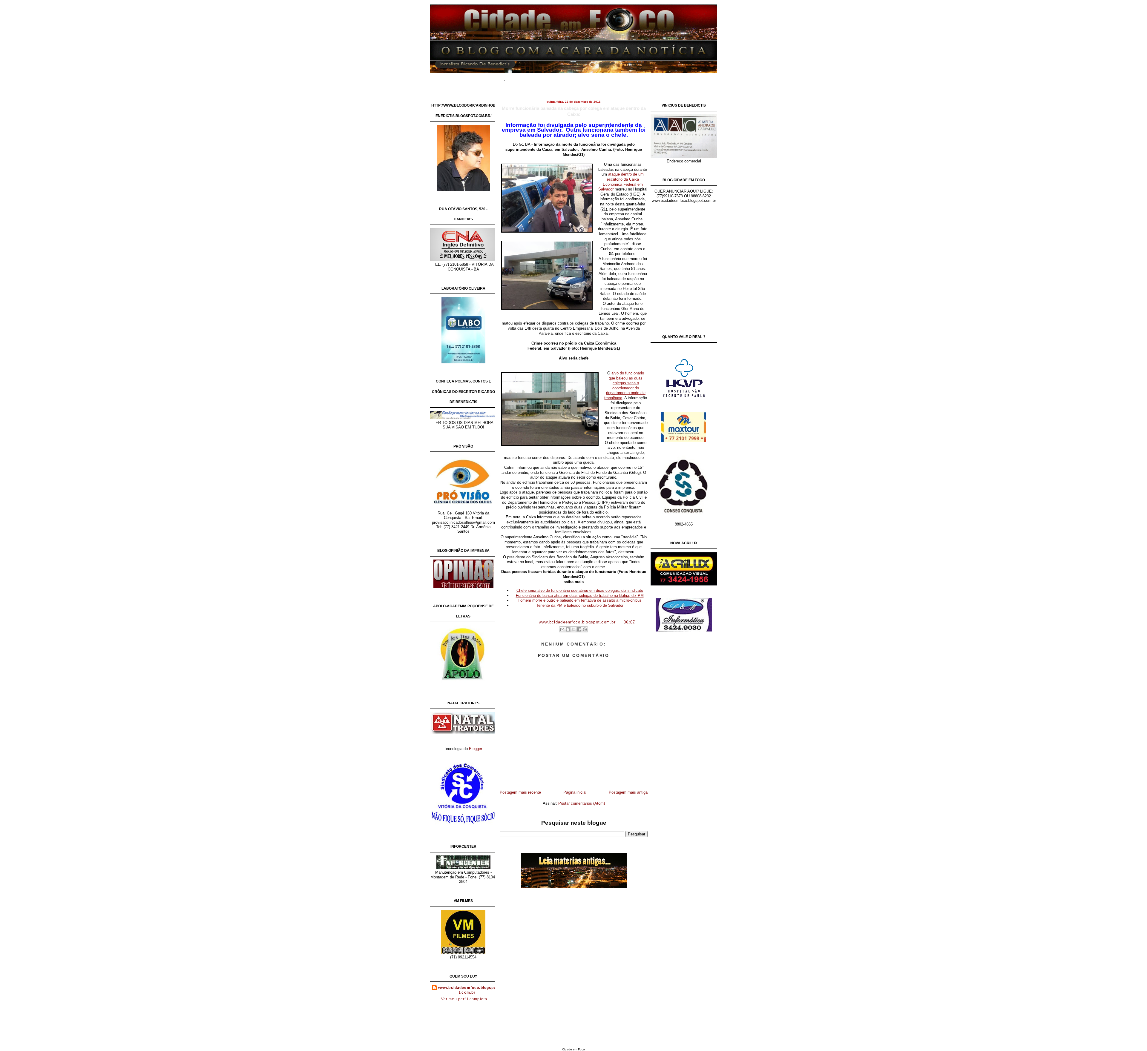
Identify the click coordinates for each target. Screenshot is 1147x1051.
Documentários (545, 77)
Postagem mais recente (520, 792)
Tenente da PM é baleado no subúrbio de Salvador (579, 605)
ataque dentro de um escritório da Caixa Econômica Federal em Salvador (621, 181)
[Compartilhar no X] (573, 629)
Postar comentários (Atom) (581, 803)
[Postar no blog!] (568, 629)
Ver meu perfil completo (464, 999)
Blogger (475, 748)
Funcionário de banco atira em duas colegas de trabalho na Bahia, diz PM (580, 595)
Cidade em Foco (573, 1049)
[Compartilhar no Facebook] (579, 629)
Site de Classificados (584, 77)
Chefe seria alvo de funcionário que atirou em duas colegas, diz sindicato (579, 590)
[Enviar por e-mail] (562, 629)
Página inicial (574, 792)
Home (519, 77)
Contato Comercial (627, 77)
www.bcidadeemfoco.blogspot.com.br (467, 990)
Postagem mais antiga (628, 792)
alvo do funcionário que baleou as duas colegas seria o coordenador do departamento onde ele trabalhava (624, 385)
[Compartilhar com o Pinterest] (585, 629)
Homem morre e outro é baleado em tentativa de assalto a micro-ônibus (580, 600)
